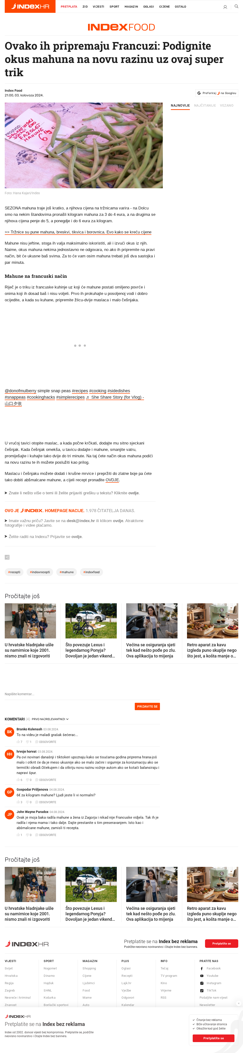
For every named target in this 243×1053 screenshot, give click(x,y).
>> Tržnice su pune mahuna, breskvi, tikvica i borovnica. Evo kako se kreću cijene (78, 232)
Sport (114, 6)
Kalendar (128, 1005)
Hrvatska (11, 975)
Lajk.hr (126, 983)
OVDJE (112, 480)
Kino (164, 983)
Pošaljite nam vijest (214, 997)
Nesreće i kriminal (18, 997)
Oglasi (148, 6)
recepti (14, 572)
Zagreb (10, 990)
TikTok (211, 990)
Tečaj (164, 968)
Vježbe (126, 990)
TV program (169, 975)
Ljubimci (89, 983)
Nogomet (50, 968)
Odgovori (128, 997)
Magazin (90, 961)
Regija (9, 983)
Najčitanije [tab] (205, 105)
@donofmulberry (20, 390)
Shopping (89, 968)
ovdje (118, 521)
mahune (67, 572)
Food (86, 990)
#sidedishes (118, 390)
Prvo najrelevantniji (48, 719)
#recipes (80, 390)
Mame (87, 997)
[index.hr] (30, 6)
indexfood (91, 572)
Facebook (214, 968)
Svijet (9, 968)
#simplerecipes (70, 397)
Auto (86, 1005)
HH (9, 754)
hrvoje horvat (27, 751)
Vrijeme (166, 990)
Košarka (50, 997)
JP (9, 814)
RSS (164, 997)
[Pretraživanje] (234, 7)
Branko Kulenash (29, 729)
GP (9, 792)
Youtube (213, 975)
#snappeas (15, 397)
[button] (11, 619)
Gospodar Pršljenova (32, 789)
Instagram (214, 983)
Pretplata (69, 6)
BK (9, 732)
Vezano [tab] (227, 105)
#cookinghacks (41, 397)
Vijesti (98, 6)
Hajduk (49, 983)
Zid (85, 6)
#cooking (97, 390)
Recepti (127, 975)
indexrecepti (40, 572)
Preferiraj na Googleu (219, 93)
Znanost (11, 1005)
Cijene (164, 6)
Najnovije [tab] (180, 105)
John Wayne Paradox (32, 812)
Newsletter (207, 1005)
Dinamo (49, 975)
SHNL (48, 990)
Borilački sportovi (56, 1005)
